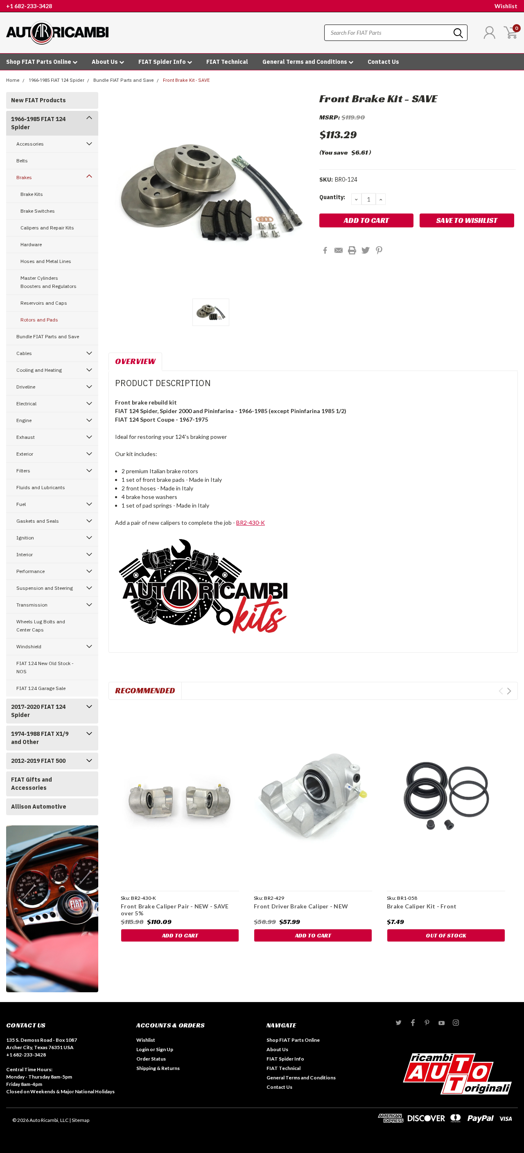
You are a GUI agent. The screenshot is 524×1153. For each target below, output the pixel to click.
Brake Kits (31, 194)
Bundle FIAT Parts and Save (123, 80)
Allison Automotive (38, 806)
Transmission (31, 605)
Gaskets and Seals (37, 521)
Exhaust (25, 437)
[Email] (338, 250)
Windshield (28, 646)
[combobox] (396, 33)
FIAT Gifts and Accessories (31, 783)
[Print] (352, 250)
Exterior (24, 454)
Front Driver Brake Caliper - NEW (301, 906)
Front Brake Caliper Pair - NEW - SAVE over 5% (174, 910)
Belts (22, 160)
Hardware (31, 244)
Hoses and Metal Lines (45, 261)
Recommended (145, 690)
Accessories (30, 144)
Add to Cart (180, 935)
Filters (23, 470)
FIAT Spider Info (162, 61)
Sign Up (164, 1049)
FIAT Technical (227, 61)
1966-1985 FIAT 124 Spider (56, 80)
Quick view (180, 796)
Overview (135, 361)
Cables (24, 353)
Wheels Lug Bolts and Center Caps (40, 625)
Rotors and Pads (39, 320)
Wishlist (506, 5)
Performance (30, 571)
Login (142, 1049)
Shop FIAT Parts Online (39, 61)
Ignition (25, 538)
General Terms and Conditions (305, 61)
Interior (24, 554)
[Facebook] (325, 250)
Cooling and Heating (39, 370)
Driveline (25, 387)
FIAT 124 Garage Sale (41, 688)
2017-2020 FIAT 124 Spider (38, 711)
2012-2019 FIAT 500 (38, 760)
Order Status (151, 1059)
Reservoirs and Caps (43, 303)
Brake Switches (37, 211)
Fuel (21, 504)
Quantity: (332, 197)
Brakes (24, 177)
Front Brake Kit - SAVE (186, 80)
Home (13, 80)
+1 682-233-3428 (29, 5)
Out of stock (446, 935)
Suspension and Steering (44, 588)
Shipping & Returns (158, 1068)
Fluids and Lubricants (40, 487)
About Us (105, 61)
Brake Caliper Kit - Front (421, 906)
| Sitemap (79, 1120)
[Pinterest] (379, 250)
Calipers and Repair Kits (47, 228)
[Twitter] (365, 250)
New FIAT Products (38, 100)
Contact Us (383, 61)
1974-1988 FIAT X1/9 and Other (39, 738)
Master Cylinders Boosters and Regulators (48, 282)
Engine (24, 420)
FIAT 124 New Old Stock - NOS (45, 667)
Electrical (26, 403)
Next (509, 691)
